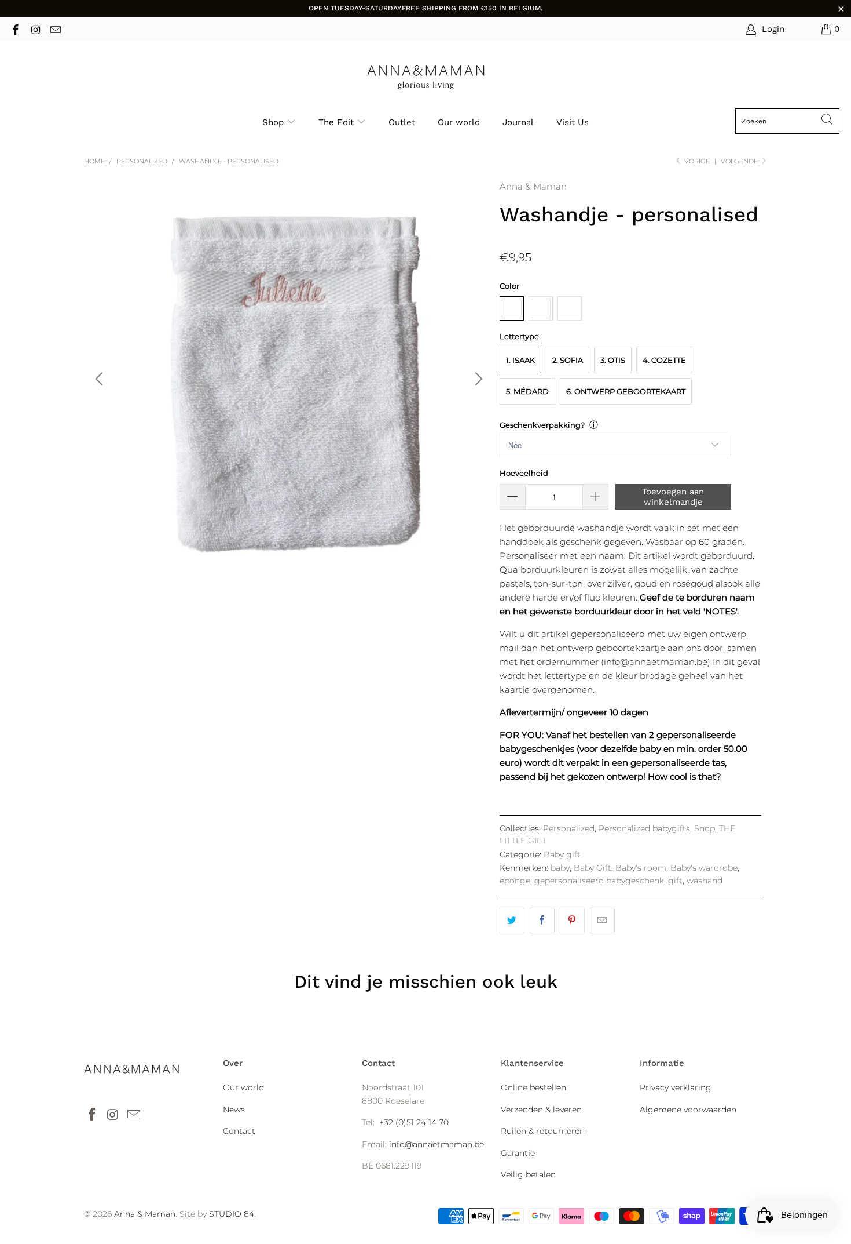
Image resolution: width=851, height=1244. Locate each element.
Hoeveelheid (524, 473)
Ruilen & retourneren (543, 1131)
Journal (518, 122)
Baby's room (640, 867)
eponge (515, 880)
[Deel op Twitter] (512, 920)
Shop (273, 122)
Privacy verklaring (675, 1087)
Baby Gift (592, 867)
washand (704, 880)
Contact (239, 1131)
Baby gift (562, 854)
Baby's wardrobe (704, 867)
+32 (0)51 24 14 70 (414, 1122)
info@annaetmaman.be (436, 1144)
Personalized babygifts (644, 828)
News (234, 1109)
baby (560, 867)
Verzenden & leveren (541, 1109)
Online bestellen (533, 1087)
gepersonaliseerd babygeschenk (599, 880)
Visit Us (572, 122)
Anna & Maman (533, 186)
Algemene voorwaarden (688, 1109)
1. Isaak (520, 360)
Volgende (740, 161)
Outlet (401, 122)
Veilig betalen (528, 1174)
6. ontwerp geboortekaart (625, 391)
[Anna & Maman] (425, 77)
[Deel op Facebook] (542, 920)
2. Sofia (567, 360)
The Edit (337, 122)
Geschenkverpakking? (542, 425)
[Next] (477, 379)
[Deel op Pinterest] (572, 920)
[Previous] (100, 379)
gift (675, 880)
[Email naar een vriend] (602, 920)
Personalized (569, 828)
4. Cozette (664, 360)
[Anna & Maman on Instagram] (35, 28)
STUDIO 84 (231, 1214)
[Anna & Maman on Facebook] (15, 28)
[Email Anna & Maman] (55, 28)
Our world (459, 122)
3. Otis (612, 360)
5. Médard (527, 391)
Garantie (518, 1153)
